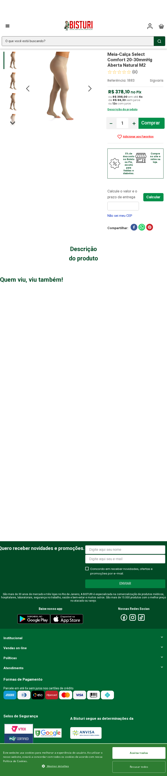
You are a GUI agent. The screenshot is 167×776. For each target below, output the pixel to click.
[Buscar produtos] (159, 41)
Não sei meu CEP (119, 216)
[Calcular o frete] (153, 197)
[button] (55, 766)
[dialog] (83, 759)
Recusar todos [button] (139, 767)
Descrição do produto (122, 109)
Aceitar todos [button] (139, 753)
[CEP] (125, 199)
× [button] (162, 748)
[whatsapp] (141, 228)
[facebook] (133, 228)
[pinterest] (149, 228)
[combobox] (83, 41)
